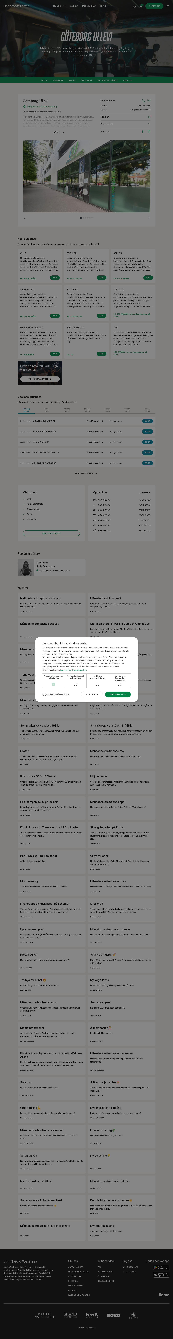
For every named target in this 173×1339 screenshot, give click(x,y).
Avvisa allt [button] (92, 694)
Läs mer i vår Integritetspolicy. (73, 670)
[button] (55, 694)
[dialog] (86, 669)
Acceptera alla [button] (118, 694)
